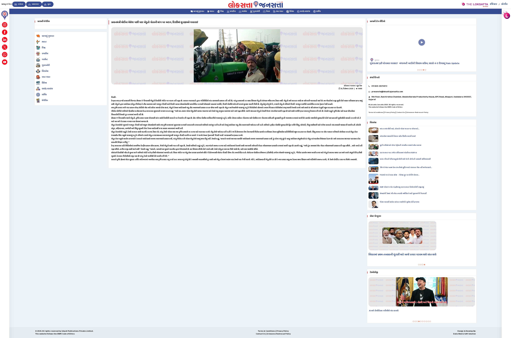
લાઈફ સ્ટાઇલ (305, 11)
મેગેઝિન (45, 100)
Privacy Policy (390, 112)
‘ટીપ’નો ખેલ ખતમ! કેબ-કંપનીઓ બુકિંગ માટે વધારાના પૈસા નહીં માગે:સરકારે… (406, 167)
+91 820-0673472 (379, 86)
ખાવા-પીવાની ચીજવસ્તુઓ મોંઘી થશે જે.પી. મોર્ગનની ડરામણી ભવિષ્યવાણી (405, 159)
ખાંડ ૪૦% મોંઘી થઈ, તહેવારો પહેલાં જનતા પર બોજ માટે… (399, 129)
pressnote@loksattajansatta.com (387, 91)
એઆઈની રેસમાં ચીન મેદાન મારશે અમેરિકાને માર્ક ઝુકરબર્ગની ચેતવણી (403, 193)
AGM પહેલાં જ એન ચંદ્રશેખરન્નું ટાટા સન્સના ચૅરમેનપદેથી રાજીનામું (402, 187)
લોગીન (504, 4)
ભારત (212, 11)
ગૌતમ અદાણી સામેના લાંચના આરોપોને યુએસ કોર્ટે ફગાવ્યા (400, 202)
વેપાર (268, 11)
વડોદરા (20, 4)
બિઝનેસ (45, 71)
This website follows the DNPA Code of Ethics (385, 107)
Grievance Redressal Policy (279, 334)
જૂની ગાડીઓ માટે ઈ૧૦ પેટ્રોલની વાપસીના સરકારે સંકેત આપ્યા (400, 145)
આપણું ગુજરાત (198, 11)
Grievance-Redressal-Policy (417, 112)
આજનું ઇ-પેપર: (6, 4)
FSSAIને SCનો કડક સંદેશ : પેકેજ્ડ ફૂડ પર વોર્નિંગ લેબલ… (399, 175)
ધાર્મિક (318, 11)
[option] (237, 55)
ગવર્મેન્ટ (244, 11)
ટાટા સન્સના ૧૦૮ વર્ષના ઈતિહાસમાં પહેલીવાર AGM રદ (398, 153)
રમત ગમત (279, 11)
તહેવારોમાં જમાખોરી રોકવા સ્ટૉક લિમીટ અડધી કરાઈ (398, 136)
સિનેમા (291, 11)
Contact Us (401, 112)
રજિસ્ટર (493, 4)
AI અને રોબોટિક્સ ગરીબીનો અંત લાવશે (384, 310)
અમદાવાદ (35, 4)
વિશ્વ (222, 11)
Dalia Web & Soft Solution (464, 334)
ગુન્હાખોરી (256, 11)
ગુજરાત (377, 60)
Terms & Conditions (375, 112)
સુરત (49, 4)
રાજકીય (232, 11)
